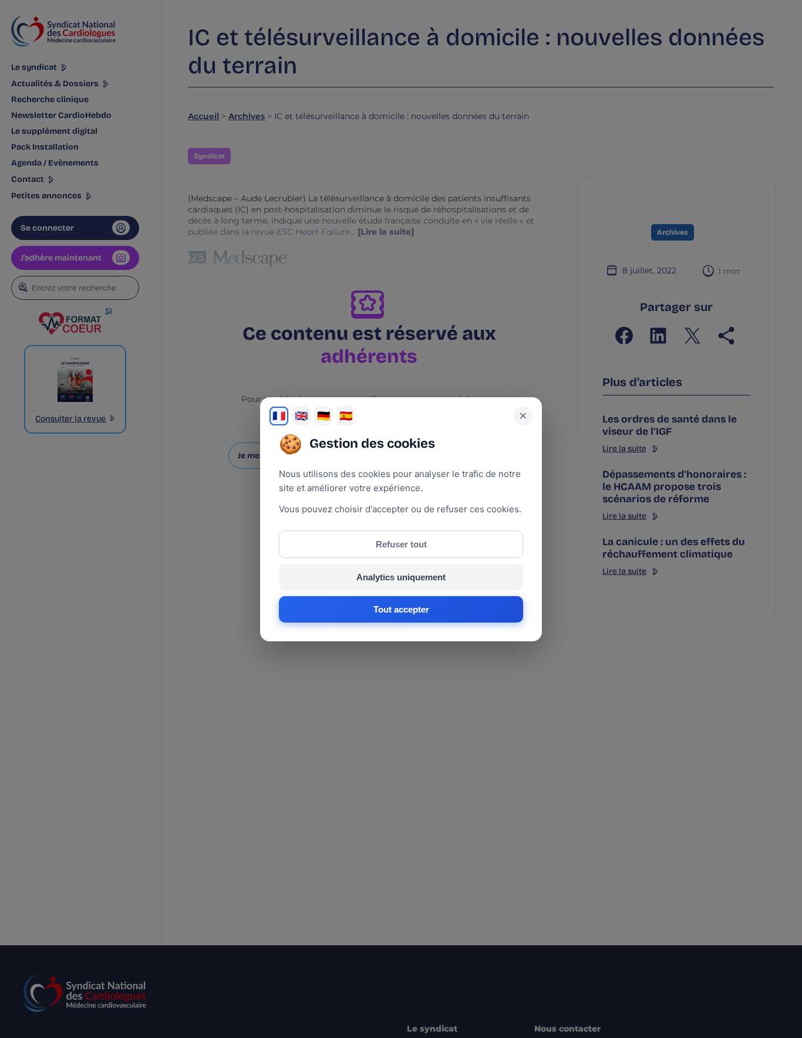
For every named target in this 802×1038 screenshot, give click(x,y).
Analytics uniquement (401, 577)
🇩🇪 (323, 416)
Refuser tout (401, 544)
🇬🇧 (301, 416)
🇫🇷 (278, 416)
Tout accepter (401, 609)
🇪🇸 (345, 416)
